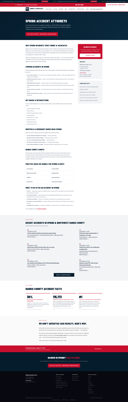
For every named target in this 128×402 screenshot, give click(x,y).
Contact (87, 9)
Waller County (90, 392)
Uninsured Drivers (56, 177)
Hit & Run (29, 177)
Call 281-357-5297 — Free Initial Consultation (42, 34)
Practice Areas (49, 9)
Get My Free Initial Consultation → (117, 4)
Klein (89, 380)
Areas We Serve (72, 9)
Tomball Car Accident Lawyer (61, 382)
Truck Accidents (55, 168)
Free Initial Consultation (95, 9)
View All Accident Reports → (64, 274)
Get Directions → (98, 348)
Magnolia (90, 389)
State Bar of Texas (56, 399)
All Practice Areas (59, 387)
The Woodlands (91, 385)
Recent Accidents (75, 376)
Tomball (89, 376)
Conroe (89, 387)
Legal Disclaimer (65, 399)
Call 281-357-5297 (90, 55)
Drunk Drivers (30, 181)
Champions (90, 383)
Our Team (55, 9)
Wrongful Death (55, 173)
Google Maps (72, 399)
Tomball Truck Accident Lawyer (61, 383)
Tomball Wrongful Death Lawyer (61, 385)
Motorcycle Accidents (31, 173)
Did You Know (74, 378)
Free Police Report (80, 9)
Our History (61, 9)
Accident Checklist (41, 208)
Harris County (90, 391)
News (66, 9)
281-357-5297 (79, 5)
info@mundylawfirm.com (30, 381)
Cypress (89, 382)
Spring (89, 378)
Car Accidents (30, 168)
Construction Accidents (57, 181)
